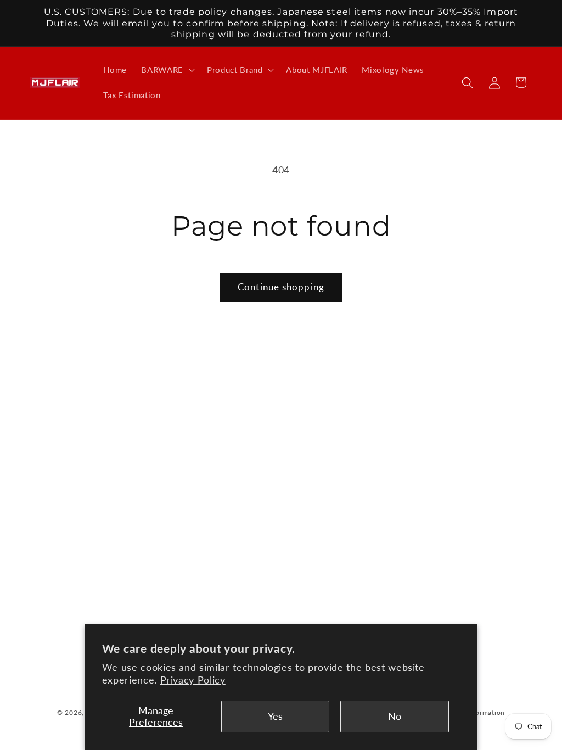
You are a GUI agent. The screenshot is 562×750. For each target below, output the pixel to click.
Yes (275, 716)
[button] (167, 70)
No (394, 716)
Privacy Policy (193, 680)
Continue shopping (281, 287)
